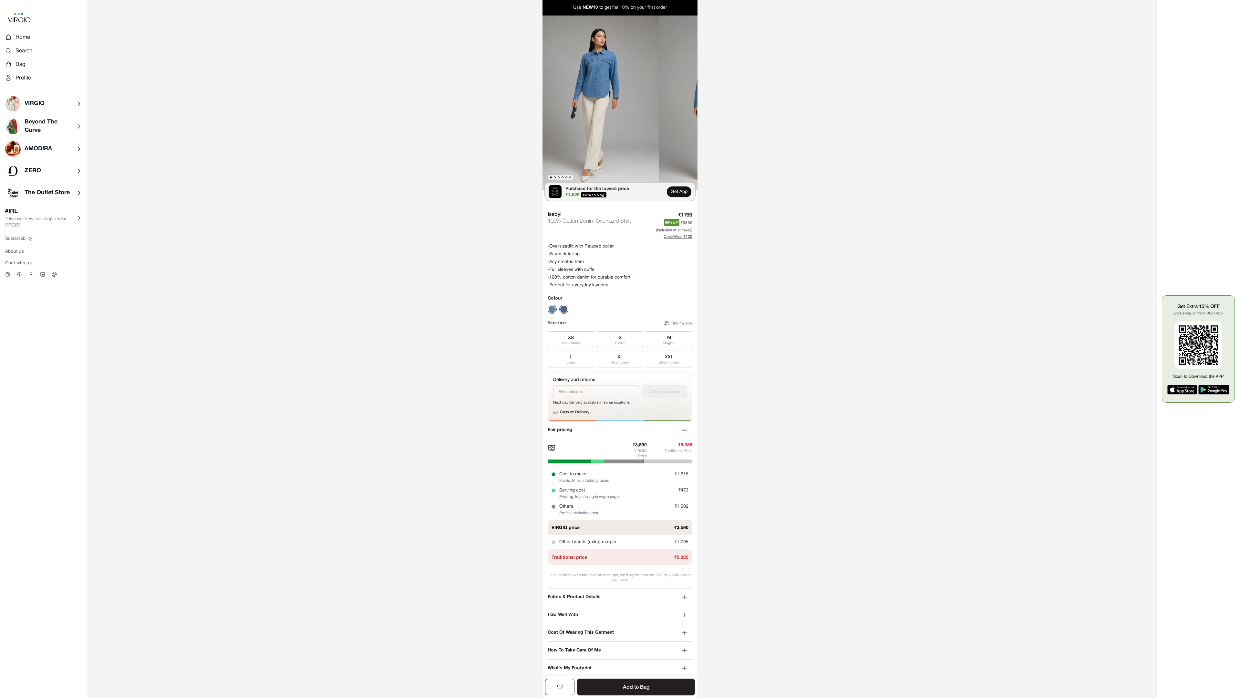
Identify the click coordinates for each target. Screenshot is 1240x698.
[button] (600, 103)
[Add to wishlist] (559, 687)
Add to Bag (636, 687)
